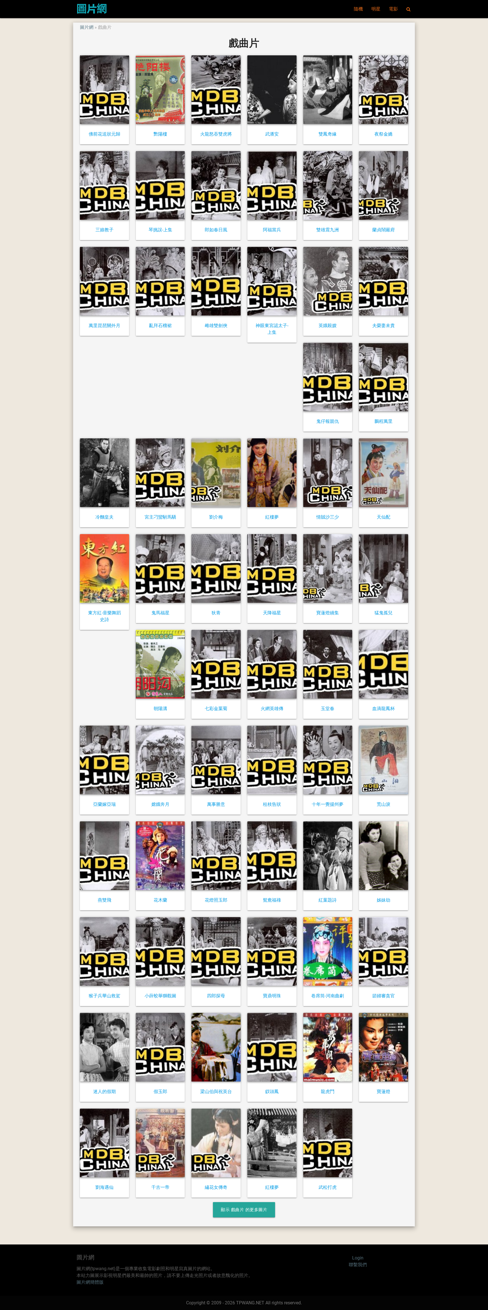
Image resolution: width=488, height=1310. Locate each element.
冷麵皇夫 (104, 517)
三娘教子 (104, 229)
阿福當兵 (272, 229)
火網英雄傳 (272, 708)
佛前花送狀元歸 (104, 134)
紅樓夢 (272, 517)
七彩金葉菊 (216, 708)
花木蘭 (160, 900)
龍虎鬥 (327, 1091)
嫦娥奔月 (160, 804)
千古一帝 (160, 1187)
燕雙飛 (104, 900)
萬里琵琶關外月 (104, 325)
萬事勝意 (216, 804)
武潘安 (272, 134)
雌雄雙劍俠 (216, 325)
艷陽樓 (160, 134)
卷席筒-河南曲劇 (327, 995)
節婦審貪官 (383, 995)
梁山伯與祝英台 (216, 1091)
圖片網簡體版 (90, 1282)
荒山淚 (383, 804)
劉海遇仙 (104, 1187)
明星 (375, 9)
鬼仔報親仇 (327, 421)
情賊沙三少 (327, 517)
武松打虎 (328, 1187)
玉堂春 (327, 708)
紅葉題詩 (328, 900)
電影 (393, 9)
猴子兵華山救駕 (104, 995)
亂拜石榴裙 (160, 325)
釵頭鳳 (272, 1091)
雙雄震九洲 (327, 229)
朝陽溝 (160, 708)
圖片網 (86, 27)
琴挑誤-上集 (160, 229)
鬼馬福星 (160, 612)
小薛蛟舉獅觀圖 (160, 995)
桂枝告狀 (272, 804)
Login (357, 1258)
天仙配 (383, 517)
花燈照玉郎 (216, 900)
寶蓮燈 (383, 1091)
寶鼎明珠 (272, 995)
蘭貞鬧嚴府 (383, 229)
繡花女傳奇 (216, 1187)
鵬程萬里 (383, 421)
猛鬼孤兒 (383, 612)
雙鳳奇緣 (328, 134)
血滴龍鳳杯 (383, 708)
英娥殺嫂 (328, 325)
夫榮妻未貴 (383, 325)
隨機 (358, 9)
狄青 (216, 612)
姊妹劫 (383, 900)
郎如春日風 (216, 229)
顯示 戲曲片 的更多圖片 (244, 1209)
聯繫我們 (358, 1264)
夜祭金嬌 (383, 134)
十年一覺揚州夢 (327, 804)
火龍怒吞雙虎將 (216, 134)
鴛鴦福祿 (272, 900)
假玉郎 (160, 1091)
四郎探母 (216, 995)
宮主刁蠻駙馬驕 (160, 517)
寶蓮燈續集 (327, 612)
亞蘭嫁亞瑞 (104, 804)
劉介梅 (216, 517)
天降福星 (272, 612)
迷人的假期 (104, 1091)
